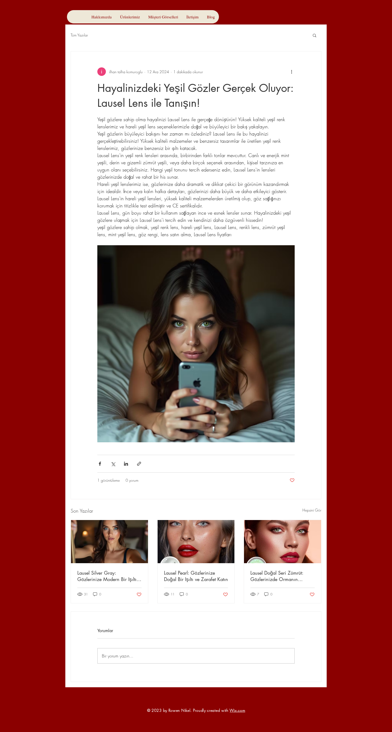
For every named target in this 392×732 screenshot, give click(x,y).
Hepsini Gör (311, 510)
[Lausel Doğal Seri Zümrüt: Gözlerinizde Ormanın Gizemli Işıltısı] (282, 541)
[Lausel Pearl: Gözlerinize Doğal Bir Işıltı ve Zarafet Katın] (196, 541)
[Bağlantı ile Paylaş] (139, 463)
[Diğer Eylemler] (291, 71)
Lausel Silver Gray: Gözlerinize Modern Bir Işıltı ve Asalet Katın (107, 576)
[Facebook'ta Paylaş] (99, 463)
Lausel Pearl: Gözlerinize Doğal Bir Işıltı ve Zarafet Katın (196, 576)
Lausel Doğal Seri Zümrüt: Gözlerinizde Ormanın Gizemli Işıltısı (276, 576)
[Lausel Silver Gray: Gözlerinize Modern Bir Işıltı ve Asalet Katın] (109, 541)
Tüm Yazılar (79, 35)
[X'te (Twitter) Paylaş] (112, 463)
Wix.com (237, 710)
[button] (314, 35)
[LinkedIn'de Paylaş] (126, 463)
